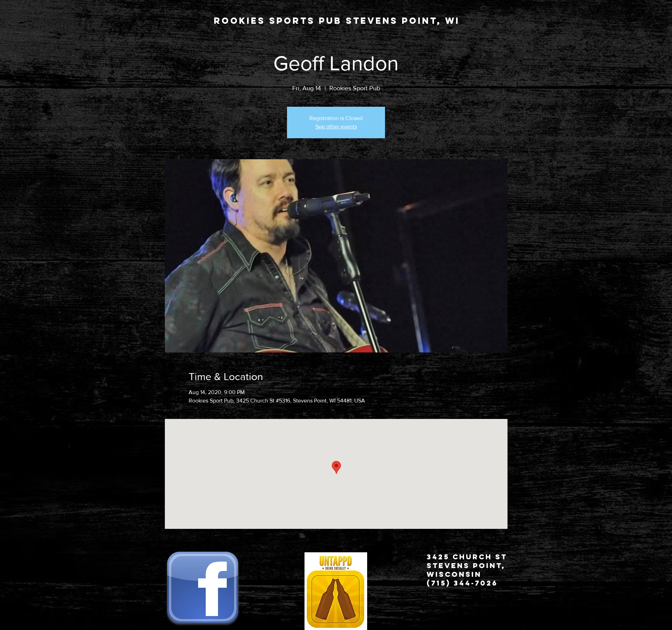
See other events (336, 127)
